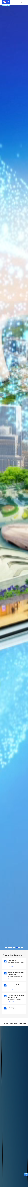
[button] (6, 947)
